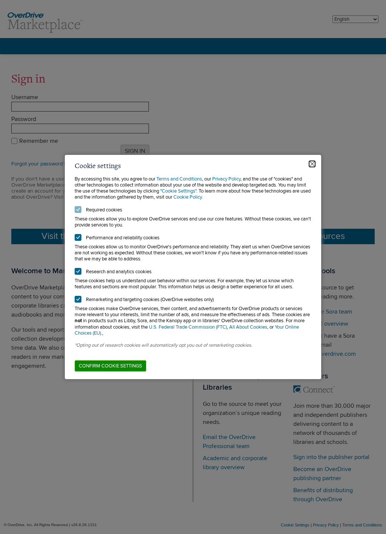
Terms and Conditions (179, 179)
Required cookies (104, 210)
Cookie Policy (187, 197)
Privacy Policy (226, 179)
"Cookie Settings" (178, 191)
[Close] (312, 164)
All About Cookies (248, 327)
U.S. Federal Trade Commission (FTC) (188, 327)
